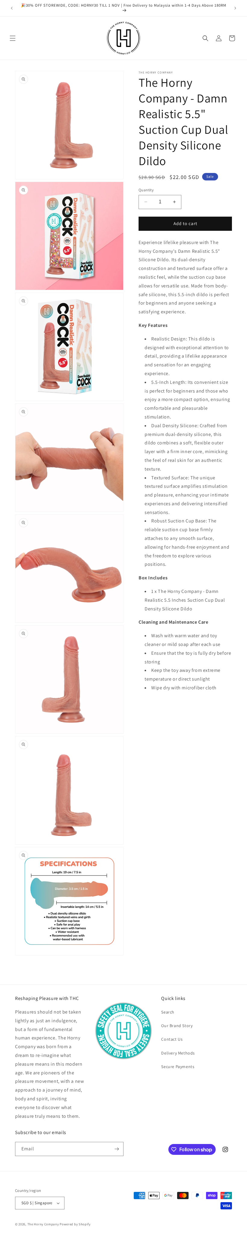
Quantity (146, 190)
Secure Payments (177, 1066)
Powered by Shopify (75, 1224)
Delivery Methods (178, 1053)
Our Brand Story (176, 1025)
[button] (12, 38)
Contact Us (172, 1039)
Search (167, 1012)
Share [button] (151, 706)
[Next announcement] (235, 8)
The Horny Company (43, 1224)
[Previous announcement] (11, 8)
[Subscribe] (116, 1149)
